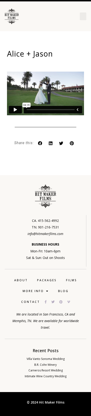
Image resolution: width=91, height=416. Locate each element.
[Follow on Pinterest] (63, 302)
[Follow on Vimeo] (71, 302)
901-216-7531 (48, 227)
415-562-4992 (48, 220)
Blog (63, 291)
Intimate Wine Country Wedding (45, 376)
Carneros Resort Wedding (45, 370)
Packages (47, 280)
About (21, 280)
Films (71, 280)
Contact (30, 302)
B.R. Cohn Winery (45, 365)
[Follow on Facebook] (48, 302)
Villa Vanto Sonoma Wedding (46, 359)
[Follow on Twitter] (55, 302)
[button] (83, 16)
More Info (33, 291)
